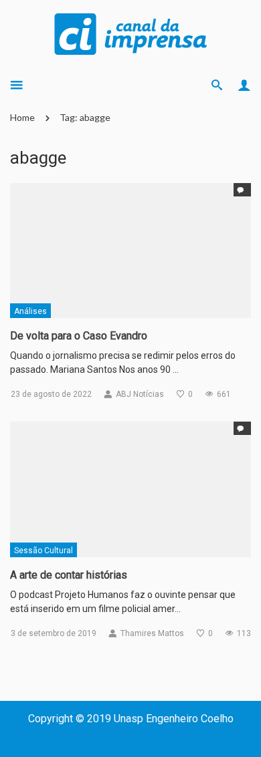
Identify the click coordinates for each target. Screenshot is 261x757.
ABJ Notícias (140, 394)
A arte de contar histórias (68, 575)
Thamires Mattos (152, 633)
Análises (30, 311)
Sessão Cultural (43, 550)
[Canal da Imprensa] (130, 33)
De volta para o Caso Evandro (78, 335)
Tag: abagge (85, 117)
